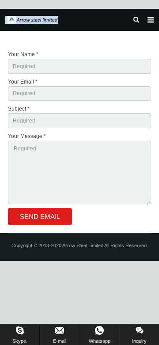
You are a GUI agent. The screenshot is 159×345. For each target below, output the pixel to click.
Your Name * (23, 54)
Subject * (19, 109)
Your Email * (23, 82)
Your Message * (27, 136)
